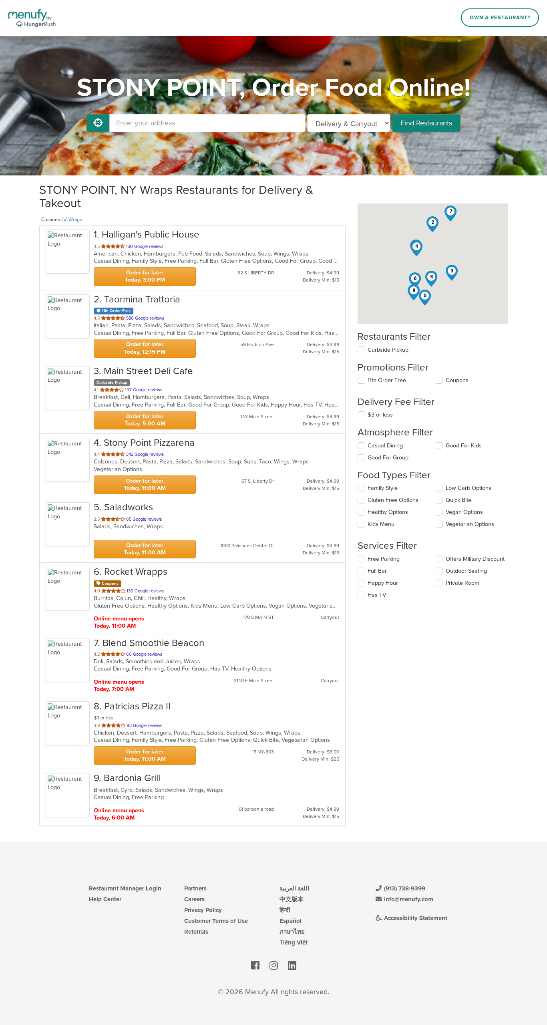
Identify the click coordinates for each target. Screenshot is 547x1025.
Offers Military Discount (475, 559)
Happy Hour (383, 583)
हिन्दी (285, 910)
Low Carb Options (468, 488)
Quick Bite (458, 500)
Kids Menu (381, 524)
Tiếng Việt (294, 942)
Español (291, 920)
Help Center (105, 899)
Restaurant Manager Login (125, 888)
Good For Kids (464, 445)
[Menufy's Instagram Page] (273, 965)
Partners (195, 888)
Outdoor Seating (466, 571)
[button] (432, 224)
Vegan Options (464, 512)
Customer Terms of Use (216, 920)
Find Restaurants (426, 123)
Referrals (196, 931)
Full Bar (377, 571)
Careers (194, 899)
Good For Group (388, 457)
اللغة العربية (294, 888)
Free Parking (384, 559)
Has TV (377, 595)
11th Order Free (387, 380)
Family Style (383, 488)
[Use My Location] (98, 123)
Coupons (457, 380)
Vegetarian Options (470, 524)
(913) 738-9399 (403, 888)
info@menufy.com (407, 899)
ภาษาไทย (292, 931)
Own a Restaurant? (500, 17)
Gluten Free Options (393, 500)
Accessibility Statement (414, 918)
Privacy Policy (203, 910)
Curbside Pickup (388, 349)
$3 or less (380, 414)
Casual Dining (385, 445)
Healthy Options (388, 512)
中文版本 (292, 899)
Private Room (462, 583)
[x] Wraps (72, 219)
